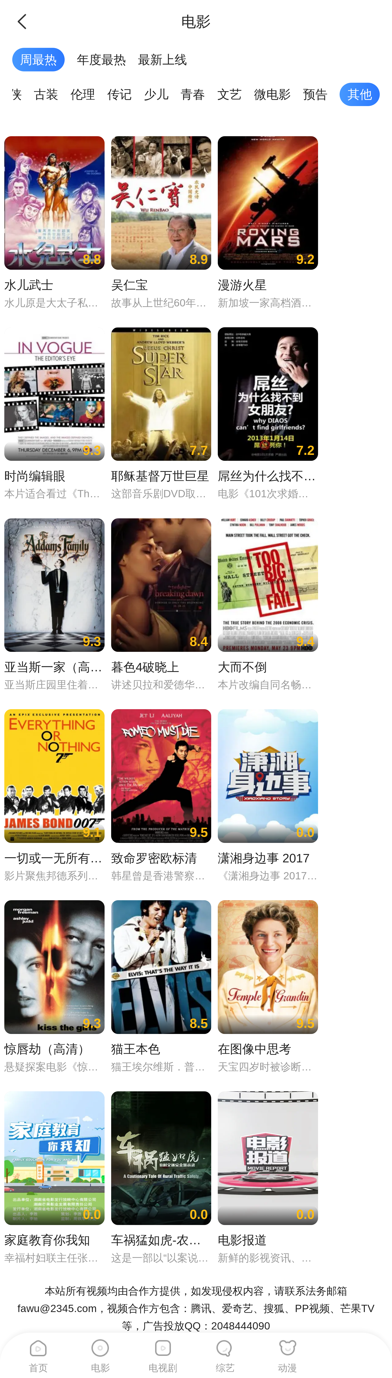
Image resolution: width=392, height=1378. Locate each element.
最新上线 (162, 59)
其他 (360, 94)
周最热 (38, 59)
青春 (193, 94)
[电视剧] (162, 1344)
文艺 (229, 94)
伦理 (83, 94)
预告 (315, 94)
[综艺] (225, 1344)
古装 (46, 94)
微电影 (272, 94)
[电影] (100, 1344)
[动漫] (287, 1344)
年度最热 (101, 59)
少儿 (156, 94)
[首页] (38, 1344)
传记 (119, 94)
